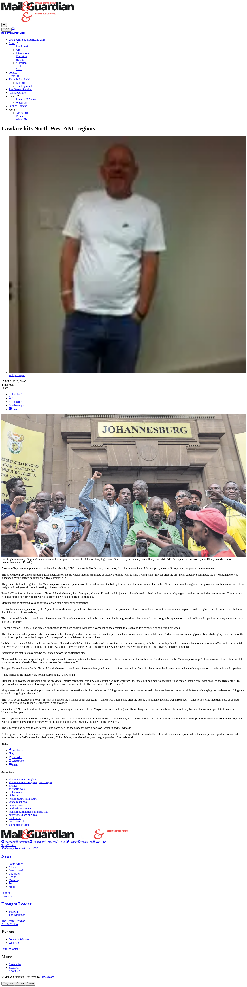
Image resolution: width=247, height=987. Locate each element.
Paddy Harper (17, 375)
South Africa (16, 863)
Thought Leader (16, 903)
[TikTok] (14, 33)
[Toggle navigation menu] (4, 25)
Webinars (14, 942)
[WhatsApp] (20, 33)
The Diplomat (17, 914)
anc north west (17, 788)
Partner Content (10, 948)
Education (14, 873)
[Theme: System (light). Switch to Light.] (6, 30)
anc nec (13, 785)
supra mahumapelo (19, 824)
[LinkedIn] (8, 33)
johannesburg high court (22, 798)
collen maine (16, 792)
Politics (5, 892)
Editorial (13, 911)
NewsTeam (47, 976)
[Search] (13, 29)
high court (14, 795)
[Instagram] (5, 33)
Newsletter (15, 964)
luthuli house (16, 805)
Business (6, 896)
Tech (11, 883)
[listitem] (8, 841)
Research (14, 967)
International (16, 870)
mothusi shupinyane (20, 808)
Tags (4, 845)
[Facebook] (2, 33)
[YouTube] (23, 33)
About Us (14, 970)
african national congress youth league (30, 782)
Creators (11, 845)
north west (15, 818)
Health (12, 876)
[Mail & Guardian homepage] (123, 12)
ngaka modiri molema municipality (28, 811)
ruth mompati (16, 821)
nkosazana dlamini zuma (23, 814)
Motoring (14, 880)
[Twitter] (17, 33)
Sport (12, 886)
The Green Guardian (13, 920)
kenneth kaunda (18, 801)
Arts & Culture (9, 924)
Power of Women (19, 939)
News (6, 856)
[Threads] (11, 33)
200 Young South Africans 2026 (19, 848)
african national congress (23, 779)
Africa (12, 867)
